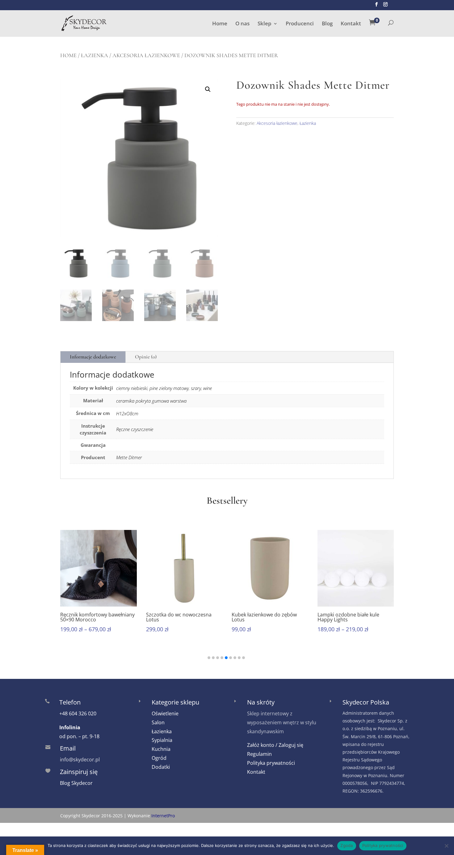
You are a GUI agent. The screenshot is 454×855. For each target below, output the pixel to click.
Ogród (159, 758)
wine (207, 388)
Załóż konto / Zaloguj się (275, 745)
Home (219, 24)
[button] (207, 89)
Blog (327, 24)
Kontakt (351, 24)
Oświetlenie (165, 713)
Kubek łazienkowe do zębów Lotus (264, 617)
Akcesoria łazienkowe (146, 55)
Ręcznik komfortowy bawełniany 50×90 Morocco (97, 617)
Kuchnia (161, 749)
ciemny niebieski (131, 388)
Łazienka (94, 55)
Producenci (300, 24)
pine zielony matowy (169, 388)
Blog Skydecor (76, 783)
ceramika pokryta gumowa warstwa (151, 401)
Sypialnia (162, 740)
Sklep (264, 24)
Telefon (70, 702)
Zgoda (346, 845)
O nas (242, 24)
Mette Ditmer (129, 457)
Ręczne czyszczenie (134, 429)
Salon (158, 722)
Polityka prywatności (271, 763)
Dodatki (161, 767)
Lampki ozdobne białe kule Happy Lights (348, 617)
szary (196, 388)
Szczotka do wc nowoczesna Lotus (179, 617)
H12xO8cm (127, 413)
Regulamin (259, 754)
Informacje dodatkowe (93, 356)
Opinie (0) (146, 356)
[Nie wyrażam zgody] (446, 846)
